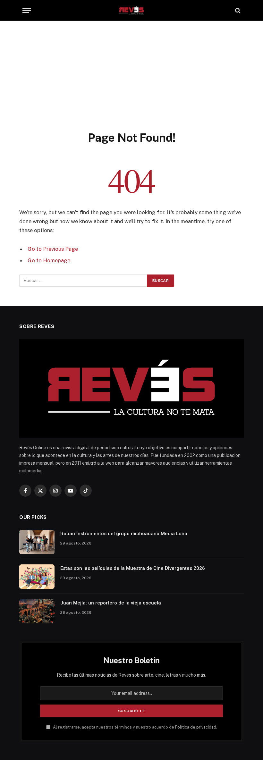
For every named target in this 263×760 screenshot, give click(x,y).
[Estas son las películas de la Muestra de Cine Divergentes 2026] (37, 576)
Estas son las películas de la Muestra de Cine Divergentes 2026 (132, 568)
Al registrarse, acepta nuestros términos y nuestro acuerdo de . (134, 727)
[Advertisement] (131, 82)
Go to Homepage (49, 260)
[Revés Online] (131, 10)
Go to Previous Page (53, 249)
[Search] (237, 10)
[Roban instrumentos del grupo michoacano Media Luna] (37, 542)
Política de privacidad (195, 727)
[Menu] (26, 10)
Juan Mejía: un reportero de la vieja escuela (110, 603)
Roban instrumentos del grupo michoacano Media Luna (123, 533)
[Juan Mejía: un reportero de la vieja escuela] (37, 611)
